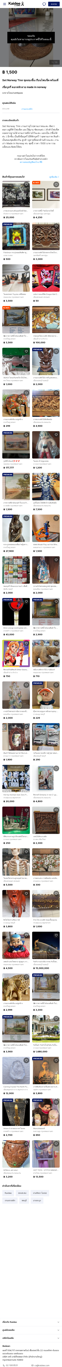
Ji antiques (17, 93)
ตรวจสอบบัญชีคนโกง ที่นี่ (31, 162)
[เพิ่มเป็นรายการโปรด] (26, 184)
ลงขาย (54, 4)
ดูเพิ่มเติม (53, 177)
